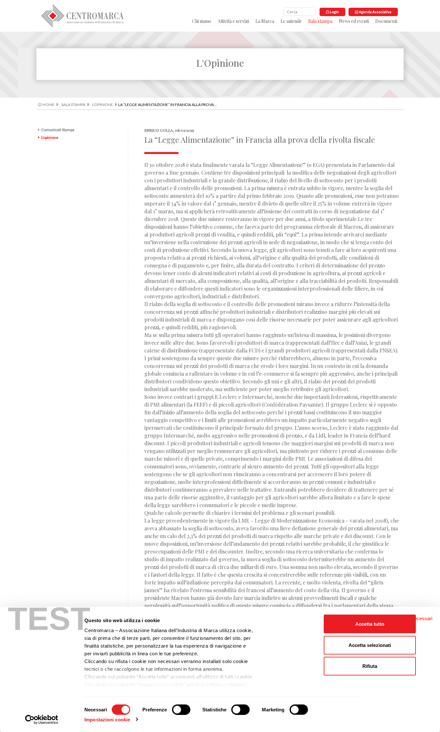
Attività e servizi (233, 21)
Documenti (386, 21)
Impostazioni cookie (107, 719)
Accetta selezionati (370, 645)
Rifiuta (369, 666)
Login (334, 12)
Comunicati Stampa (57, 129)
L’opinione (49, 137)
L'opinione (102, 104)
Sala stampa (320, 21)
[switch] (181, 709)
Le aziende (291, 21)
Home (48, 104)
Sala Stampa (73, 104)
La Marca (264, 21)
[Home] (82, 16)
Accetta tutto (369, 624)
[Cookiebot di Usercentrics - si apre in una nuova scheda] (42, 719)
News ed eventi (354, 21)
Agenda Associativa (374, 12)
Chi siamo (201, 21)
